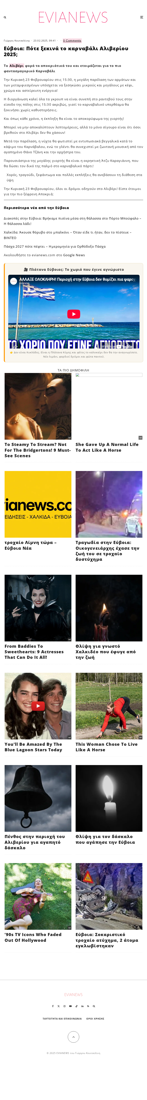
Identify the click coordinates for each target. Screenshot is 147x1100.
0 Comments (72, 40)
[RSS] (88, 1006)
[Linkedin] (82, 1006)
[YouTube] (70, 1006)
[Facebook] (53, 1006)
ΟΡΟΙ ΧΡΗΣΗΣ (95, 1018)
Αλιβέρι (17, 65)
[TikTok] (77, 1006)
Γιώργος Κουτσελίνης (17, 40)
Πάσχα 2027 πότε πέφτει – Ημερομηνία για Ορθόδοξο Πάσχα (55, 246)
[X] (59, 1006)
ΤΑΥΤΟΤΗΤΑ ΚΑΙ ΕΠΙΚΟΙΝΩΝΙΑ (62, 1018)
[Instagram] (64, 1006)
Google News (74, 255)
